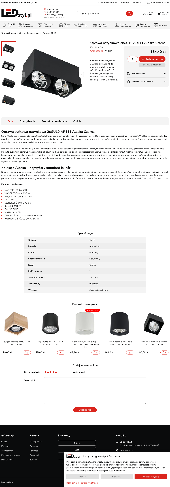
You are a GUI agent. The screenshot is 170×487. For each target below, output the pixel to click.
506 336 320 (53, 9)
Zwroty (33, 459)
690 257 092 (53, 12)
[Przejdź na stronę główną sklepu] (16, 13)
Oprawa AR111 (50, 33)
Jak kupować (35, 441)
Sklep (77, 442)
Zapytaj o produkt (152, 65)
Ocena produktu (32, 372)
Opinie (77, 121)
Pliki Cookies (7, 459)
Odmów (82, 477)
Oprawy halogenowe (29, 33)
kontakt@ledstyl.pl (55, 14)
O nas (4, 441)
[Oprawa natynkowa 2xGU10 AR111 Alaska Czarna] (52, 74)
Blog (77, 449)
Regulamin (35, 455)
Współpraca (7, 450)
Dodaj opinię (85, 409)
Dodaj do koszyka (154, 59)
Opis (10, 121)
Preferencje (116, 477)
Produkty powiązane (54, 121)
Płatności (34, 450)
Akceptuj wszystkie (151, 477)
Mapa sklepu (7, 482)
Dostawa (34, 446)
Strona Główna (8, 33)
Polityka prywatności (11, 455)
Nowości (137, 2)
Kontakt (5, 446)
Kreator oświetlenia (107, 2)
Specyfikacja (27, 121)
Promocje (124, 2)
